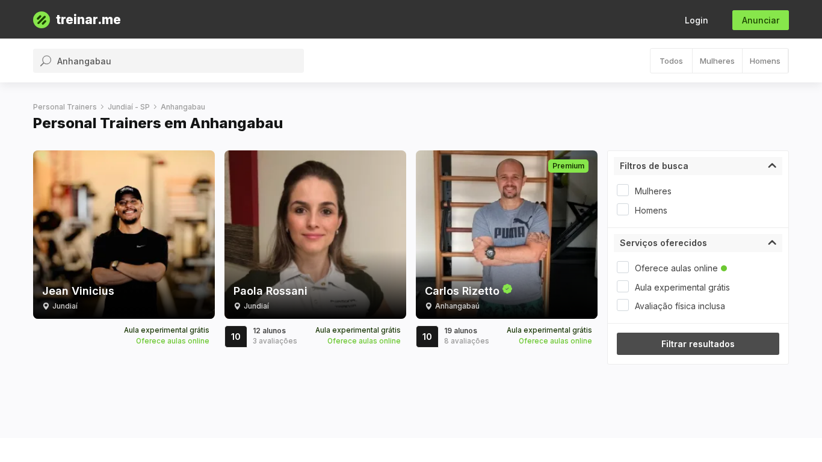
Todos (671, 61)
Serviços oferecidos (663, 243)
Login (696, 20)
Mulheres (717, 61)
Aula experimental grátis (682, 287)
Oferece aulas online (676, 268)
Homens (765, 61)
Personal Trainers (65, 106)
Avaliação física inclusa (680, 306)
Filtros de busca (654, 166)
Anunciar (760, 20)
